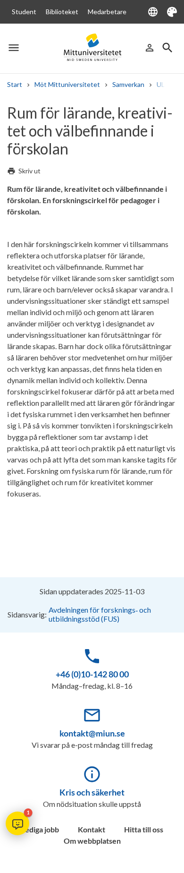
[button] (17, 823)
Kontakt (91, 829)
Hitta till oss (143, 829)
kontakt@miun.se (92, 733)
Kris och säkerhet (92, 792)
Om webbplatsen (92, 840)
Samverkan (128, 84)
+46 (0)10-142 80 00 (92, 674)
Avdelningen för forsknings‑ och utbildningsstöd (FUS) (100, 614)
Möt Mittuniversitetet (67, 84)
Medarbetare (107, 12)
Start (14, 84)
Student (24, 12)
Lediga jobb (40, 829)
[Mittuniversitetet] (92, 47)
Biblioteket (62, 12)
